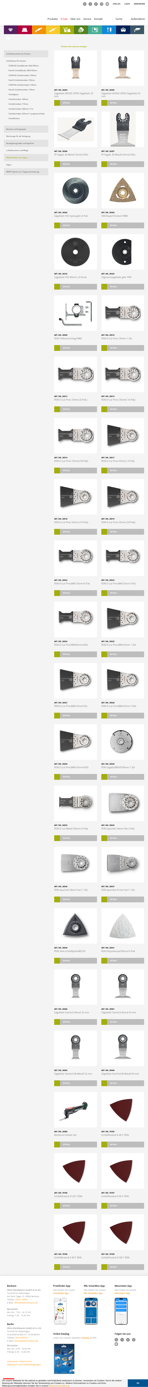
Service (87, 19)
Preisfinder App (61, 1293)
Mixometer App (122, 1293)
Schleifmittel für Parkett (16, 61)
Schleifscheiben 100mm (18, 99)
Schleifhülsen (14, 118)
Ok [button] (138, 1383)
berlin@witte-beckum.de (26, 1340)
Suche (119, 19)
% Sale (64, 19)
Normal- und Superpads (16, 129)
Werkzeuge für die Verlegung (18, 136)
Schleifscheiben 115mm (18, 104)
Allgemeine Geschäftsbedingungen (24, 1364)
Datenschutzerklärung (59, 1386)
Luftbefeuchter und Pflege (17, 150)
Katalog (85, 1337)
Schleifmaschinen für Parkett (18, 54)
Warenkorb (139, 4)
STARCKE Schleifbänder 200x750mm (24, 65)
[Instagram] (102, 4)
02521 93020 (21, 1299)
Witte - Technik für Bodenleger (15, 13)
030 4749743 (21, 1337)
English (117, 4)
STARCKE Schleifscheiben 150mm (22, 75)
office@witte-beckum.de (26, 1302)
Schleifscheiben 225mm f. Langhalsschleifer (27, 113)
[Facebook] (96, 4)
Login (127, 4)
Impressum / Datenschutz (19, 1361)
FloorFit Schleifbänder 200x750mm (23, 70)
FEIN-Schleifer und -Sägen (17, 157)
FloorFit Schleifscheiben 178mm (22, 89)
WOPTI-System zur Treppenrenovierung (22, 172)
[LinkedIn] (90, 4)
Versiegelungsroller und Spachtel (20, 143)
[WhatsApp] (85, 4)
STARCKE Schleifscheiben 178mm (22, 85)
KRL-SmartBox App (93, 1293)
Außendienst (138, 19)
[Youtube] (107, 4)
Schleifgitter (14, 94)
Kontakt (98, 19)
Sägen (8, 164)
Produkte (53, 19)
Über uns (75, 19)
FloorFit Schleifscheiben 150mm (22, 80)
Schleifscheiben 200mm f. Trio (21, 109)
